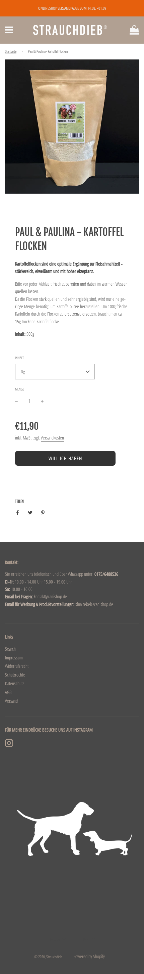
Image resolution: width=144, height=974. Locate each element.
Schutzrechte (15, 674)
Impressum (14, 657)
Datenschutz (14, 683)
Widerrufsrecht (16, 666)
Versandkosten (52, 437)
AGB (8, 692)
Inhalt (19, 357)
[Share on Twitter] (30, 512)
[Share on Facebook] (19, 512)
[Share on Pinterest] (43, 512)
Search (10, 649)
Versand (11, 701)
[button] (55, 371)
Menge (19, 388)
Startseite (10, 51)
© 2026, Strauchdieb (48, 957)
